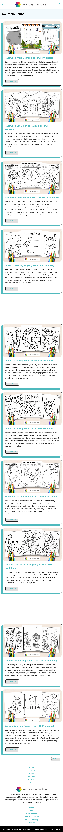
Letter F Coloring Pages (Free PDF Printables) (29, 265)
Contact (31, 810)
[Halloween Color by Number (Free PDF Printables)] (32, 177)
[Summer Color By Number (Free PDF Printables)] (32, 476)
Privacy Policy (31, 813)
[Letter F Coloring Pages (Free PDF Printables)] (32, 245)
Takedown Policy (31, 820)
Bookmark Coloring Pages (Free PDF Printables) (31, 660)
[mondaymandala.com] (30, 4)
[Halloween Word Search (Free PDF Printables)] (32, 37)
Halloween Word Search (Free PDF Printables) (29, 58)
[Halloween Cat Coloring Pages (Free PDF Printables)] (32, 105)
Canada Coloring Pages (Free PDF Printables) (29, 726)
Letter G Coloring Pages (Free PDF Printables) (29, 360)
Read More (13, 81)
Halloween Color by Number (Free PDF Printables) (32, 197)
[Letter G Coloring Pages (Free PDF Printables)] (32, 340)
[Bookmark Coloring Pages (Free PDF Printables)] (32, 640)
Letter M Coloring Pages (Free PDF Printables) (29, 428)
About (31, 807)
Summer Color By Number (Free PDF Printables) (31, 496)
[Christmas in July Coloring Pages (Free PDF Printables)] (32, 544)
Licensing (31, 823)
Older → (56, 758)
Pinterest (31, 779)
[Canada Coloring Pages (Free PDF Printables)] (32, 705)
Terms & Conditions (31, 816)
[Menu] (2, 4)
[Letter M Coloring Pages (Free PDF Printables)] (32, 408)
